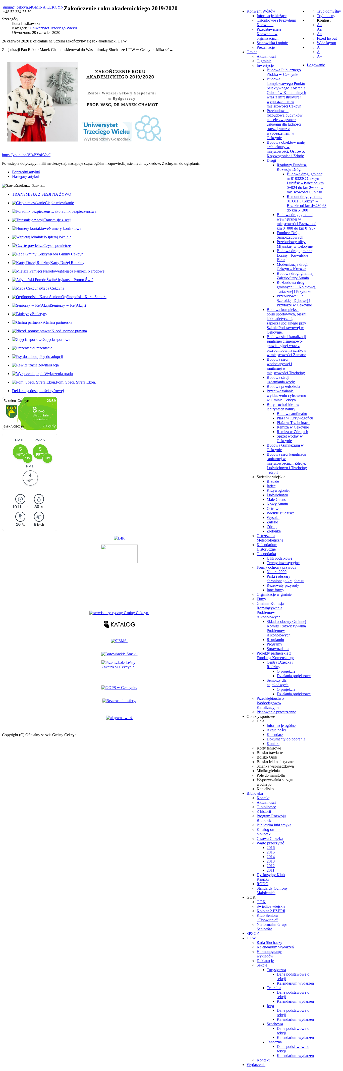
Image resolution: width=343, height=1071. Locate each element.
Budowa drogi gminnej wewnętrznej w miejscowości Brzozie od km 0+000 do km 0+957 (296, 221)
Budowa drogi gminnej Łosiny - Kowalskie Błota (295, 255)
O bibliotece (266, 807)
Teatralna (274, 988)
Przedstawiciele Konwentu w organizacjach (269, 33)
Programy (274, 644)
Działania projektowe (294, 676)
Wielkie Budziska (281, 513)
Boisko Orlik (267, 757)
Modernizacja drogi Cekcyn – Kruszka (292, 266)
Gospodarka (266, 554)
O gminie (264, 61)
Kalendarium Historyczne (267, 547)
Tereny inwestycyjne (283, 563)
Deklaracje (265, 960)
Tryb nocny (326, 16)
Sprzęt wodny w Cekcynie (290, 438)
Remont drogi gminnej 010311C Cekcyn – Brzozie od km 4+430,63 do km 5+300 (306, 203)
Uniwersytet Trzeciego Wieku (53, 28)
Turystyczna (276, 970)
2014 (271, 856)
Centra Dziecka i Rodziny (280, 664)
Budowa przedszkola (283, 386)
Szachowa (275, 1024)
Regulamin (275, 639)
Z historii (264, 811)
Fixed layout (327, 38)
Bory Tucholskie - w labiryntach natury (283, 406)
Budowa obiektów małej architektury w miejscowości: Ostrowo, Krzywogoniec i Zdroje (286, 149)
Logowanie (316, 65)
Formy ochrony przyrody (277, 567)
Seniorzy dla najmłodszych (278, 682)
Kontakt (273, 743)
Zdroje (272, 526)
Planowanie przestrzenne (276, 712)
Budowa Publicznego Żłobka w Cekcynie (284, 72)
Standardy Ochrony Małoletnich (272, 890)
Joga (270, 1006)
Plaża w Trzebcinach (293, 422)
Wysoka (273, 517)
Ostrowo (273, 508)
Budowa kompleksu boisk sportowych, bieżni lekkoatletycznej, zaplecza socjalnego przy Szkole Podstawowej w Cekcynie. (286, 320)
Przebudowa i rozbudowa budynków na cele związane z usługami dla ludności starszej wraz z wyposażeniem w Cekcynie (285, 124)
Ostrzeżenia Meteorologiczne (270, 537)
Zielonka (274, 531)
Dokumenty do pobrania (286, 739)
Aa (319, 25)
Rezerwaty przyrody (283, 585)
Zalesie (272, 522)
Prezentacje (266, 47)
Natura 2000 (277, 572)
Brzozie (273, 481)
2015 (271, 852)
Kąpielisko (265, 789)
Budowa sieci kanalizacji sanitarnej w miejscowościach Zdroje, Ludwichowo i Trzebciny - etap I (287, 463)
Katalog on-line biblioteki (269, 831)
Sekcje (262, 965)
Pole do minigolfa (271, 775)
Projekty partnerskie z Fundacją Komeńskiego (275, 655)
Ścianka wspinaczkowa (275, 766)
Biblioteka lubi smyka (274, 825)
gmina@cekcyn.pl (17, 7)
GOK (261, 902)
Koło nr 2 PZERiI (271, 911)
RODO (262, 884)
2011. (271, 870)
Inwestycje (265, 65)
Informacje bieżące (272, 16)
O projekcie (286, 671)
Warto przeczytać (270, 843)
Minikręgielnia (268, 771)
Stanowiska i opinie (272, 43)
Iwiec (271, 486)
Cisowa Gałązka (270, 838)
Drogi (271, 160)
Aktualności (266, 56)
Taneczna (274, 1042)
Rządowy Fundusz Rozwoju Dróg (292, 167)
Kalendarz (275, 734)
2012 (271, 866)
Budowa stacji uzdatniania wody (281, 379)
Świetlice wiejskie (271, 477)
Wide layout (326, 43)
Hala (260, 721)
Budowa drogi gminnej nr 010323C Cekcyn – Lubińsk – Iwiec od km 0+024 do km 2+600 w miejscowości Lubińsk (305, 183)
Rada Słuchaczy (269, 942)
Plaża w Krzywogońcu (295, 418)
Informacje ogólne (281, 725)
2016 (271, 847)
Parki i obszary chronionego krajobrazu (285, 578)
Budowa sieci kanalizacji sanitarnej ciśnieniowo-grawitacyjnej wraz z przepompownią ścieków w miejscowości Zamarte (286, 346)
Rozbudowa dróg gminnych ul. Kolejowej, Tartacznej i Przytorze (296, 287)
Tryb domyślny (329, 11)
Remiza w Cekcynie (293, 427)
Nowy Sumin (277, 504)
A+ (319, 56)
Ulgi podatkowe (279, 558)
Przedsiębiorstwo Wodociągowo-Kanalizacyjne (270, 703)
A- (319, 47)
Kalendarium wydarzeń (275, 947)
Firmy (261, 599)
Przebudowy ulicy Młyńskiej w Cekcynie (295, 244)
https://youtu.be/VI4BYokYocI (26, 155)
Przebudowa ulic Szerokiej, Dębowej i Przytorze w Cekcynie (294, 300)
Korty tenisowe (269, 748)
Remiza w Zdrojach (292, 432)
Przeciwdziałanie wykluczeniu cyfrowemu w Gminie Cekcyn (286, 395)
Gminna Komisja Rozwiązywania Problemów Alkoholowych (270, 610)
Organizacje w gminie (274, 594)
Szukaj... (23, 185)
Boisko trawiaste (270, 753)
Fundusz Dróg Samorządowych (290, 235)
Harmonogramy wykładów (269, 953)
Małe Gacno (276, 499)
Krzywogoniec (278, 490)
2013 (271, 861)
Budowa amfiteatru (292, 413)
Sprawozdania (278, 649)
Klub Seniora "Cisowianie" (267, 917)
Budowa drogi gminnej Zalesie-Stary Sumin (295, 275)
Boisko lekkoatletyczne (275, 762)
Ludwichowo (277, 495)
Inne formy (275, 590)
